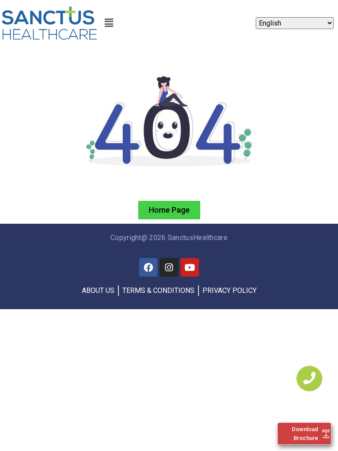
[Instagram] (169, 267)
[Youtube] (189, 267)
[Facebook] (148, 267)
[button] (108, 23)
